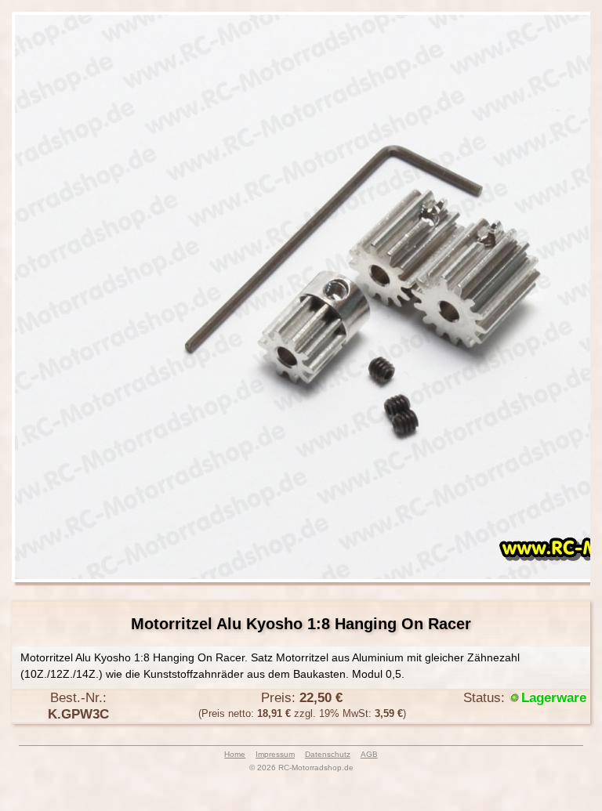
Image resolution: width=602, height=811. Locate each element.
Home (234, 754)
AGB (369, 754)
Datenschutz (327, 754)
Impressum (275, 754)
